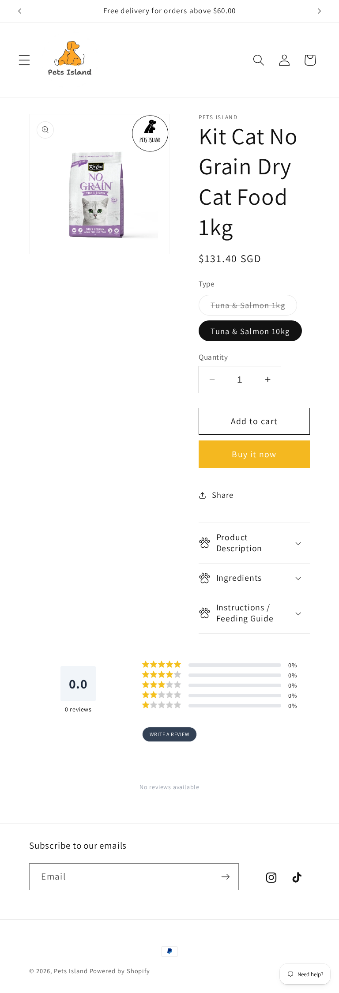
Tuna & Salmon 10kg (250, 331)
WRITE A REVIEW (169, 734)
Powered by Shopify (120, 971)
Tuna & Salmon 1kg (254, 307)
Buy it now (254, 454)
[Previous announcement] (19, 11)
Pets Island (70, 971)
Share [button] (222, 494)
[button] (24, 60)
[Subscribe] (225, 876)
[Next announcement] (319, 11)
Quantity (213, 357)
